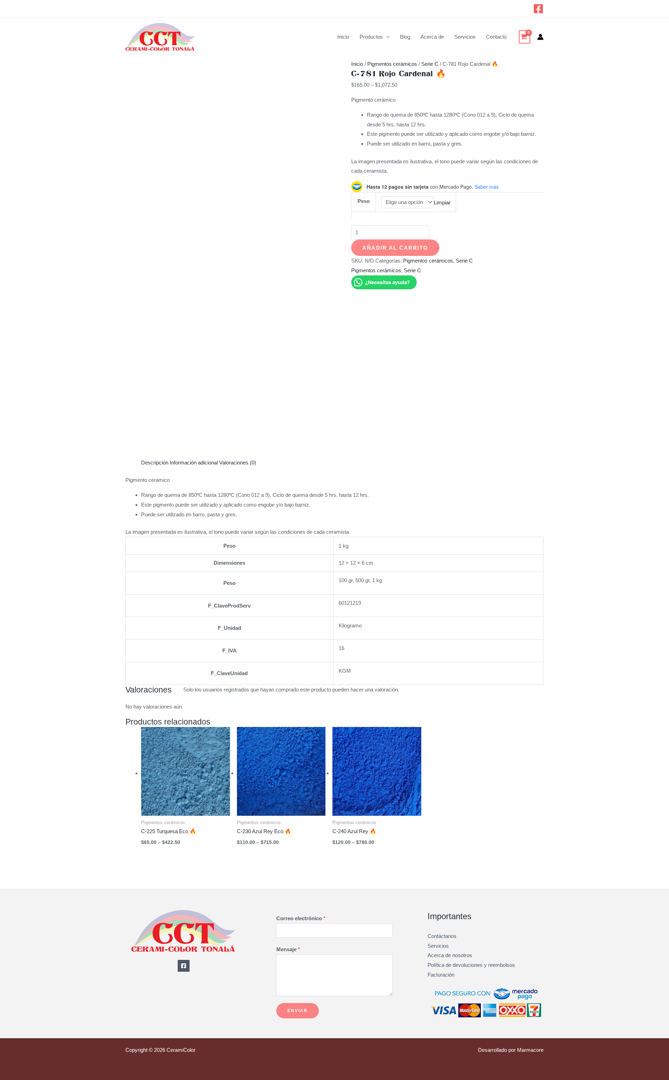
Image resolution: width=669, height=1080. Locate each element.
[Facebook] (538, 8)
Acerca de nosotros (450, 955)
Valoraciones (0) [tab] (237, 462)
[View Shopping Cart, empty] (524, 37)
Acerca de (432, 37)
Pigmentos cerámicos (392, 64)
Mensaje (288, 949)
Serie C (429, 64)
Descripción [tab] (154, 462)
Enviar (297, 1010)
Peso (363, 201)
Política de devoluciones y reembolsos (471, 965)
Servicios (465, 37)
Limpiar (442, 202)
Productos (371, 37)
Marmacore (530, 1050)
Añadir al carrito (395, 248)
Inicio (343, 37)
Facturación (441, 975)
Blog (405, 37)
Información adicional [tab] (194, 462)
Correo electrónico (300, 918)
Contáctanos (442, 936)
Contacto (496, 37)
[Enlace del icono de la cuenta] (540, 37)
